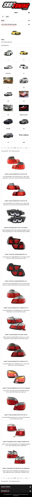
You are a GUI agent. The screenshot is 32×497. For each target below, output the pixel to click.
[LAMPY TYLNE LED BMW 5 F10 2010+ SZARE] (16, 323)
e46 (24, 142)
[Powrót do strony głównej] (2, 17)
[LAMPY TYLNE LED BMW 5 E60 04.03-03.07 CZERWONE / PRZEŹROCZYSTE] (16, 403)
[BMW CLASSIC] (24, 108)
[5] (24, 66)
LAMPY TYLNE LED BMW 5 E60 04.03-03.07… (16, 415)
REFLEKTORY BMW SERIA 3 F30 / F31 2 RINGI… (16, 227)
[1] (8, 52)
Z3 (24, 101)
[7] (8, 80)
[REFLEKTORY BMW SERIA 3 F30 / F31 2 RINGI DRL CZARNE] (16, 216)
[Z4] (8, 108)
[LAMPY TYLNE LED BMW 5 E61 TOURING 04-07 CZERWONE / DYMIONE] (16, 350)
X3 (24, 87)
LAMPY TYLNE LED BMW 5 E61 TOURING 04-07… (16, 308)
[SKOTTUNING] (16, 6)
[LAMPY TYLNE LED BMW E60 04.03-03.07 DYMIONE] (16, 377)
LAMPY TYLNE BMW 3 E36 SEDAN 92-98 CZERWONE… (16, 468)
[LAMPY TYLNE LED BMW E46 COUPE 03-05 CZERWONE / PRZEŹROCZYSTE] (16, 189)
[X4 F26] (8, 121)
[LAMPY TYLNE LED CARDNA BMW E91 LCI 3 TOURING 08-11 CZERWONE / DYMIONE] (16, 243)
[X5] (8, 94)
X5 (8, 101)
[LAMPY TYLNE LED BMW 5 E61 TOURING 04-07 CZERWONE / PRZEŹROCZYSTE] (16, 296)
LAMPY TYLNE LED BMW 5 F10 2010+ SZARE (16, 334)
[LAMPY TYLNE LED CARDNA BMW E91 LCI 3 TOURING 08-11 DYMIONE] (16, 270)
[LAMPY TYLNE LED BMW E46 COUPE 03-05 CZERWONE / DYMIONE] (16, 163)
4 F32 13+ (8, 73)
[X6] (24, 121)
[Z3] (24, 94)
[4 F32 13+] (8, 66)
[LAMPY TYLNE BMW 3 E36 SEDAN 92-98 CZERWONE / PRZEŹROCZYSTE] (16, 457)
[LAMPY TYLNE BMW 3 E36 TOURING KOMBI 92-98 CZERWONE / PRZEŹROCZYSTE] (16, 430)
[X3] (24, 80)
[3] (24, 52)
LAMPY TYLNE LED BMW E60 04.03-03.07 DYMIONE (16, 388)
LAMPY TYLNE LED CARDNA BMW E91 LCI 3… (16, 254)
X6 (24, 128)
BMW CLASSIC (24, 115)
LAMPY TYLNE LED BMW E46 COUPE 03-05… (16, 174)
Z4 (8, 115)
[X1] (8, 135)
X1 (8, 142)
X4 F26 (8, 128)
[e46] (24, 135)
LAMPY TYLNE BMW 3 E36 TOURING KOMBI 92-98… (16, 441)
